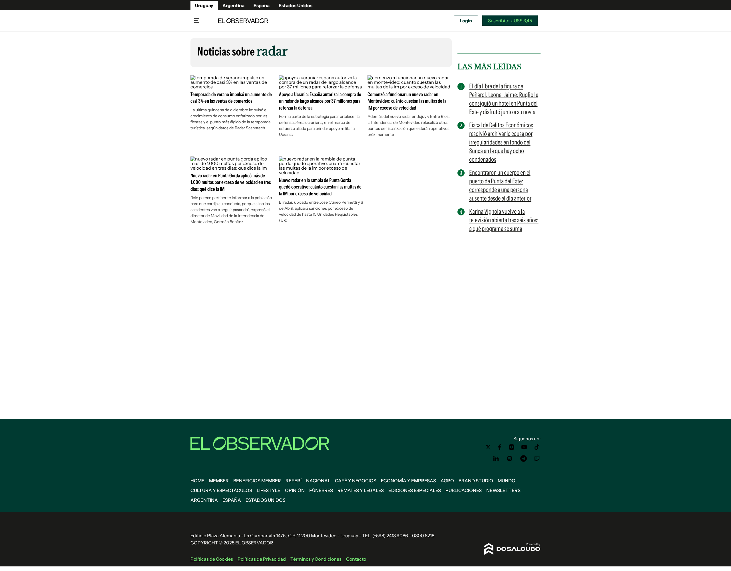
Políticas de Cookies (211, 559)
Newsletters (503, 490)
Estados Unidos (295, 5)
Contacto (356, 559)
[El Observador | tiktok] (537, 447)
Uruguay (204, 5)
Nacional (318, 480)
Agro (447, 480)
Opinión (295, 490)
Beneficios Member (257, 480)
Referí (294, 480)
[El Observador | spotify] (509, 458)
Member (219, 480)
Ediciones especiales (414, 490)
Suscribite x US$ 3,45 (510, 20)
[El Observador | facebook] (499, 447)
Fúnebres (321, 490)
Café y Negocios (355, 480)
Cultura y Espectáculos (221, 490)
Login (466, 20)
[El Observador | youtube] (524, 447)
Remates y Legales (361, 490)
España (262, 5)
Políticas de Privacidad (262, 559)
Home (197, 480)
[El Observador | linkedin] (496, 458)
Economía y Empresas (408, 480)
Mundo (506, 480)
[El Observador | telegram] (523, 458)
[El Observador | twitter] (488, 447)
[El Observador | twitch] (537, 458)
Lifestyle (268, 490)
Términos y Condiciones (316, 559)
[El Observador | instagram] (512, 447)
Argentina (233, 5)
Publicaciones (463, 490)
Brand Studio (476, 480)
